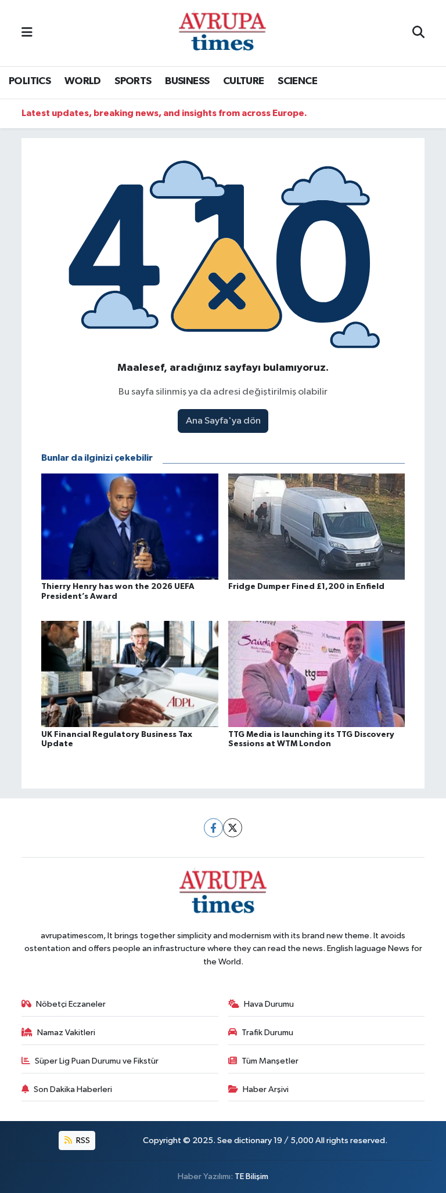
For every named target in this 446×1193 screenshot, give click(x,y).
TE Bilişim (251, 1176)
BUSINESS (187, 81)
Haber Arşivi (266, 1089)
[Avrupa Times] (222, 32)
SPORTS (132, 81)
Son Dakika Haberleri (73, 1089)
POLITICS (30, 81)
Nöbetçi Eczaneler (71, 1004)
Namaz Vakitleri (66, 1032)
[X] (232, 827)
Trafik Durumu (267, 1032)
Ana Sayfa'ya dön (223, 421)
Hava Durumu (269, 1004)
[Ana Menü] (27, 33)
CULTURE (243, 81)
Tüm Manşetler (270, 1061)
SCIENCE (297, 81)
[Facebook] (213, 827)
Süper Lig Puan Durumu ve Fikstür (97, 1061)
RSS (82, 1140)
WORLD (82, 81)
